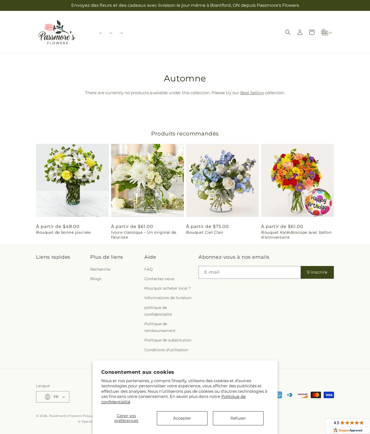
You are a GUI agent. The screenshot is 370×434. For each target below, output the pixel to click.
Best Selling (252, 92)
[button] (98, 33)
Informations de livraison (168, 297)
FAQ (148, 269)
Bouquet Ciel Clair (204, 232)
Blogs (95, 278)
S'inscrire (317, 272)
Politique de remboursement (160, 327)
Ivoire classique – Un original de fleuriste (143, 235)
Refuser (238, 418)
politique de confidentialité (158, 311)
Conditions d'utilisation (166, 349)
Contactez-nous (159, 278)
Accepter (182, 418)
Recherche (100, 269)
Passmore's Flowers (65, 416)
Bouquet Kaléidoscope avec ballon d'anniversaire (296, 235)
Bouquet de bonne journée (63, 232)
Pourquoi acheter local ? (167, 288)
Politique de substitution (167, 340)
